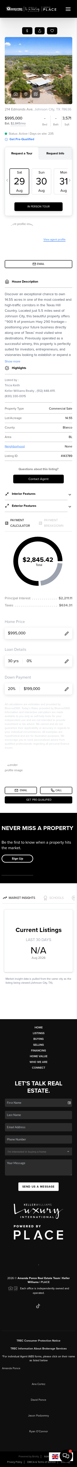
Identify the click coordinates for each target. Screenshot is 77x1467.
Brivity (35, 1456)
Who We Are (38, 1062)
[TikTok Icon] (38, 1306)
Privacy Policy (14, 1462)
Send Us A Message (38, 1186)
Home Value (38, 1056)
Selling (38, 1045)
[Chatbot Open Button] (66, 1456)
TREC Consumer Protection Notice (38, 1340)
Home (39, 1027)
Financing (38, 1050)
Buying (38, 1039)
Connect (38, 1067)
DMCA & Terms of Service (41, 1462)
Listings (38, 1033)
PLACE (45, 1282)
